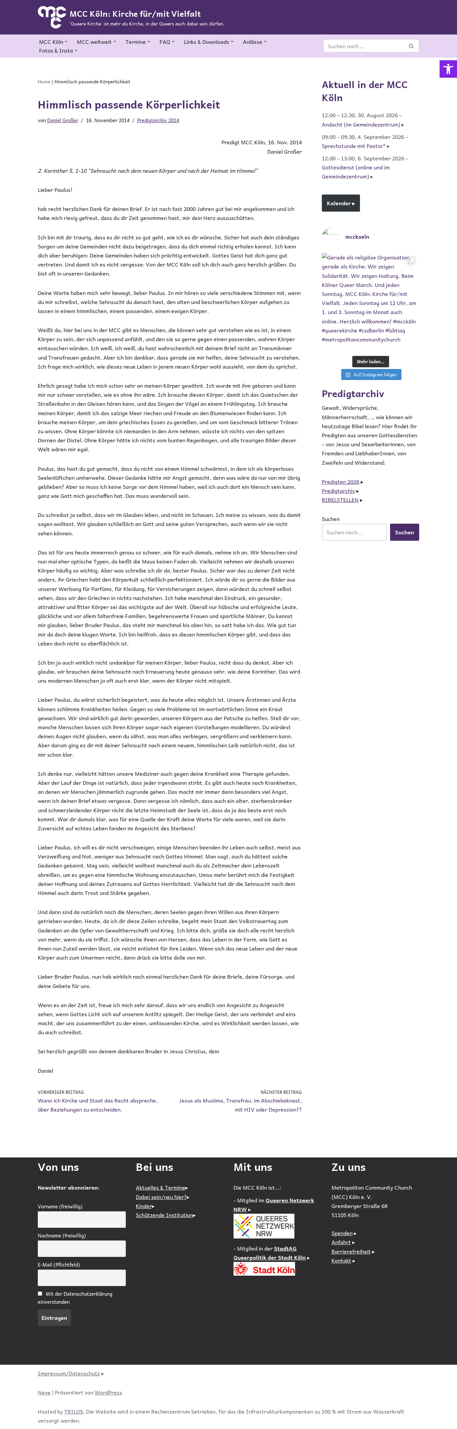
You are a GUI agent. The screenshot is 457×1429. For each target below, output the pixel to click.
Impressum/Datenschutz (69, 1373)
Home (44, 81)
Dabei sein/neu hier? (161, 1196)
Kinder (144, 1205)
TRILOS (73, 1411)
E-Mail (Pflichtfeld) (59, 1265)
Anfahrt (341, 1241)
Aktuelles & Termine (160, 1187)
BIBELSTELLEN (340, 499)
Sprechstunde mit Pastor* (354, 145)
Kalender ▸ (341, 203)
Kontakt (341, 1260)
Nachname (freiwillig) (62, 1235)
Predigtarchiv (338, 490)
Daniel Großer (62, 120)
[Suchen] (411, 46)
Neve (44, 1392)
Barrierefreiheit (351, 1251)
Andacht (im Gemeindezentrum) (361, 124)
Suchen (331, 518)
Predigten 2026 (340, 481)
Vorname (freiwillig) (60, 1206)
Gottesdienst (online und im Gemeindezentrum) (356, 171)
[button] (448, 69)
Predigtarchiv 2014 (158, 120)
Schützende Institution (164, 1214)
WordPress (108, 1392)
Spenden (342, 1232)
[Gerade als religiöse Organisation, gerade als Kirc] (370, 301)
